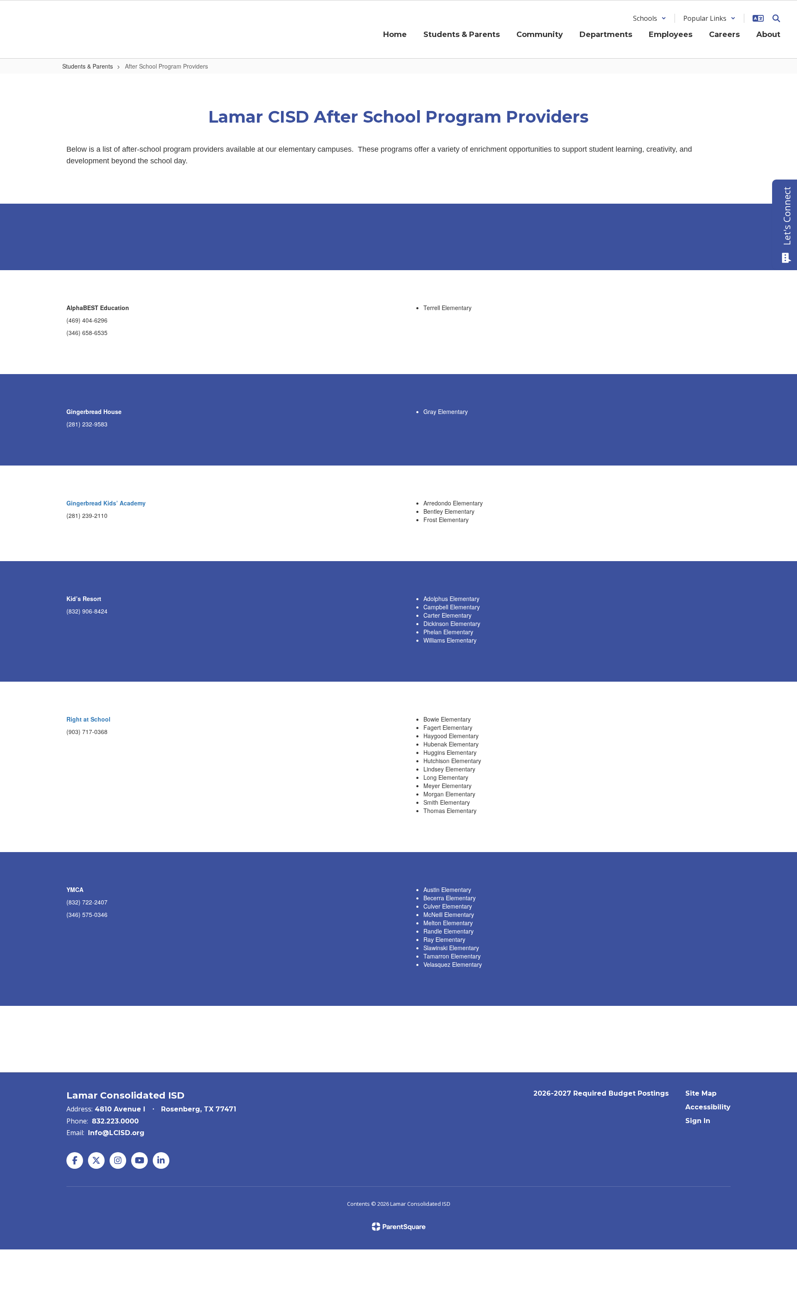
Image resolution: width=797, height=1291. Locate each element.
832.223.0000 (115, 1121)
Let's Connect (786, 216)
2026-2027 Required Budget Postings (601, 1093)
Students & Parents (87, 66)
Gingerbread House (94, 411)
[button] (649, 18)
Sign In (697, 1121)
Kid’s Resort (83, 598)
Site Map (700, 1093)
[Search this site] (776, 18)
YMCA (74, 889)
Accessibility (708, 1107)
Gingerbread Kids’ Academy (106, 503)
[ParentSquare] (399, 1226)
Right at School (88, 719)
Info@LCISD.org (116, 1133)
